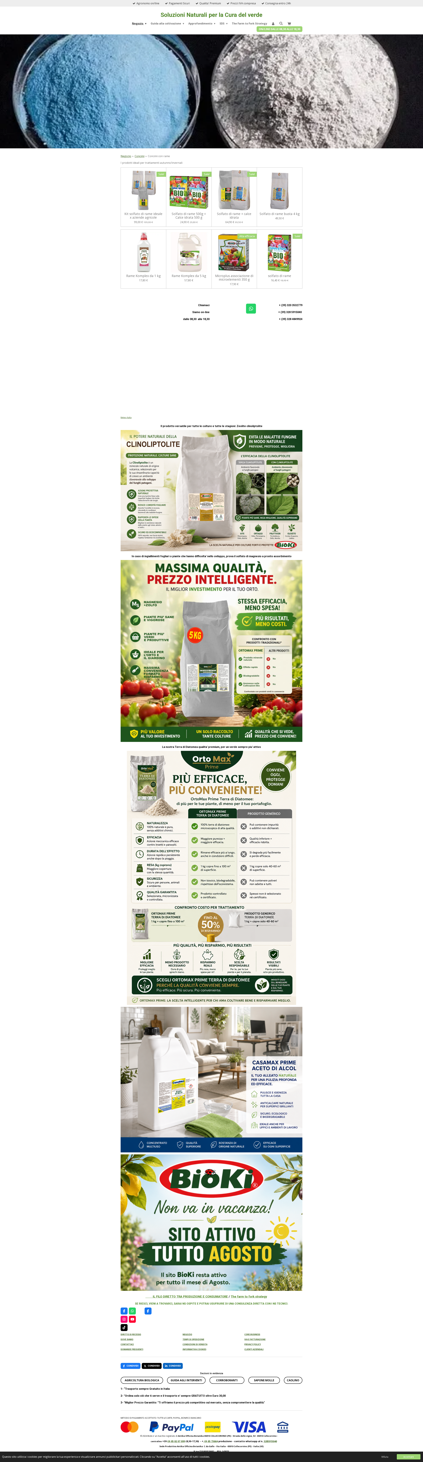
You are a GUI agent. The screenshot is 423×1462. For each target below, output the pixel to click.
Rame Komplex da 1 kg (143, 276)
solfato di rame (279, 276)
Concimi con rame (159, 156)
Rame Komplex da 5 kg (189, 276)
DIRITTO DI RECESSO (131, 1334)
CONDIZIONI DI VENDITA (195, 1344)
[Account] (273, 23)
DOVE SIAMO (127, 1339)
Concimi (139, 156)
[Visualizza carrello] (289, 23)
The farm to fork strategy (249, 1296)
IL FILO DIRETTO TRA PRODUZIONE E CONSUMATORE (186, 1296)
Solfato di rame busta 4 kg (280, 214)
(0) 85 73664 (210, 1441)
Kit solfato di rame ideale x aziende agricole (143, 215)
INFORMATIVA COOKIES (194, 1349)
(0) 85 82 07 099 (176, 1441)
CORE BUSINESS (252, 1334)
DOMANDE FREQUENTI (132, 1349)
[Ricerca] (281, 23)
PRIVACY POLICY (252, 1344)
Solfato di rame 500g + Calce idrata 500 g (189, 215)
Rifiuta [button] (384, 1456)
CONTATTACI (127, 1344)
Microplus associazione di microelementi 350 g (234, 277)
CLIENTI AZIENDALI (254, 1349)
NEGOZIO (187, 1334)
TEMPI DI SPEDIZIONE (193, 1339)
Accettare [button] (408, 1456)
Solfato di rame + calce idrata (234, 215)
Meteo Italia (126, 417)
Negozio (126, 156)
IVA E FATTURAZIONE (255, 1339)
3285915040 (270, 1441)
